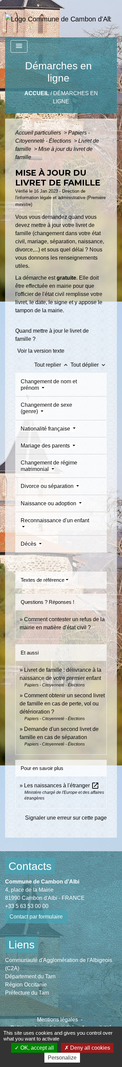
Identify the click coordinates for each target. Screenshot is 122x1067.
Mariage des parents (46, 446)
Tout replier (51, 365)
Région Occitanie (26, 984)
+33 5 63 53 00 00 (26, 906)
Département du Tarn (30, 976)
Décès (29, 544)
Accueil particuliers (38, 133)
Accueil (36, 93)
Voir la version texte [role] (40, 351)
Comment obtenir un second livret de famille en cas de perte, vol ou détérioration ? (62, 704)
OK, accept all (36, 1048)
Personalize (62, 1058)
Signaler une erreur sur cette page (66, 818)
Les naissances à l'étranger (61, 785)
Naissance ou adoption (49, 503)
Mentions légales (57, 1019)
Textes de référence (42, 580)
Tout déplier (88, 365)
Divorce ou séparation (48, 486)
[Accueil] (58, 19)
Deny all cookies (89, 1048)
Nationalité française (46, 429)
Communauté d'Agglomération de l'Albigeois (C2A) (58, 964)
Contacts (30, 866)
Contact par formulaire (36, 917)
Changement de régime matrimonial (49, 466)
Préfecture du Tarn (27, 993)
